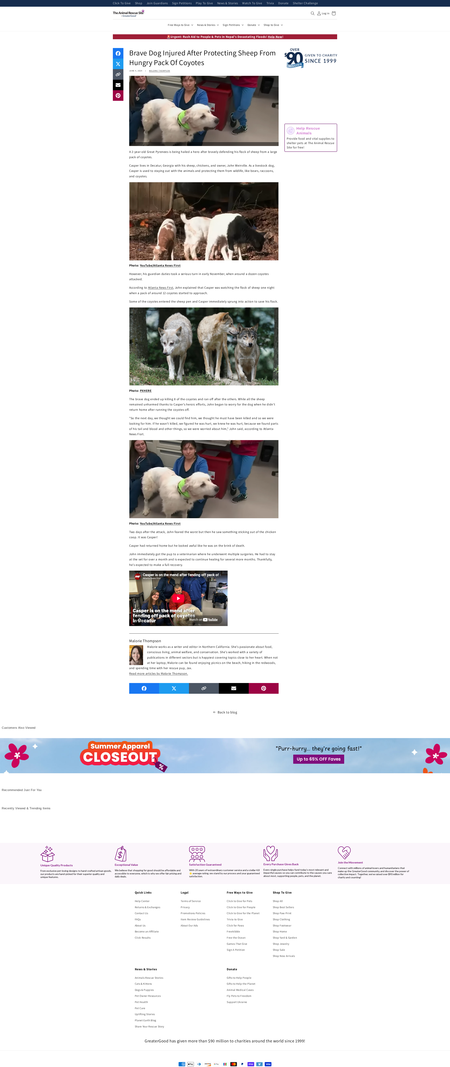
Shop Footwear (282, 925)
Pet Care (140, 1008)
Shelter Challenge (305, 3)
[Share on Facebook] (118, 53)
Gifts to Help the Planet (241, 983)
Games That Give (237, 943)
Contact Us (141, 913)
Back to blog (227, 712)
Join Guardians (157, 3)
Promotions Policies (193, 913)
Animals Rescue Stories (149, 977)
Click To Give (122, 3)
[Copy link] (118, 74)
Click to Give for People (241, 907)
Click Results (143, 937)
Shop (138, 3)
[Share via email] (118, 85)
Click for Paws (235, 925)
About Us (140, 925)
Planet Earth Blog (145, 1020)
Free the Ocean (236, 937)
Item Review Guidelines (195, 919)
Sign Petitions (182, 3)
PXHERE (146, 391)
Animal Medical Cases (240, 990)
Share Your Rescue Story (149, 1026)
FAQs (138, 919)
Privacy (185, 907)
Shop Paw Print (282, 913)
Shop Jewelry (281, 943)
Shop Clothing (281, 919)
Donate (283, 3)
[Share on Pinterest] (118, 95)
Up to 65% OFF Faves (319, 759)
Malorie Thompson (159, 70)
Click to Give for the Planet (243, 913)
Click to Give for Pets (239, 901)
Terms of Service (191, 901)
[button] (313, 13)
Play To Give (204, 3)
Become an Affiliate (147, 931)
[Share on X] (118, 64)
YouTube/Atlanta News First (160, 265)
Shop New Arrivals (284, 956)
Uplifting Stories (145, 1014)
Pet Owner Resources (148, 996)
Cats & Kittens (143, 983)
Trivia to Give (235, 919)
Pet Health (141, 1002)
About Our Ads (189, 925)
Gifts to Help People (239, 977)
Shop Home (280, 931)
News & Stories (227, 3)
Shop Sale (279, 949)
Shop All (278, 901)
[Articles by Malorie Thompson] (136, 654)
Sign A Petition (236, 949)
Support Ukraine (237, 1002)
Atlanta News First (160, 287)
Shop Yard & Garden (285, 937)
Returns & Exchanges (147, 907)
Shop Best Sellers (283, 907)
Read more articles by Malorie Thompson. (158, 673)
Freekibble (233, 931)
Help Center (142, 901)
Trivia (270, 3)
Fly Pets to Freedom (239, 996)
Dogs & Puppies (144, 990)
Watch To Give (252, 3)
